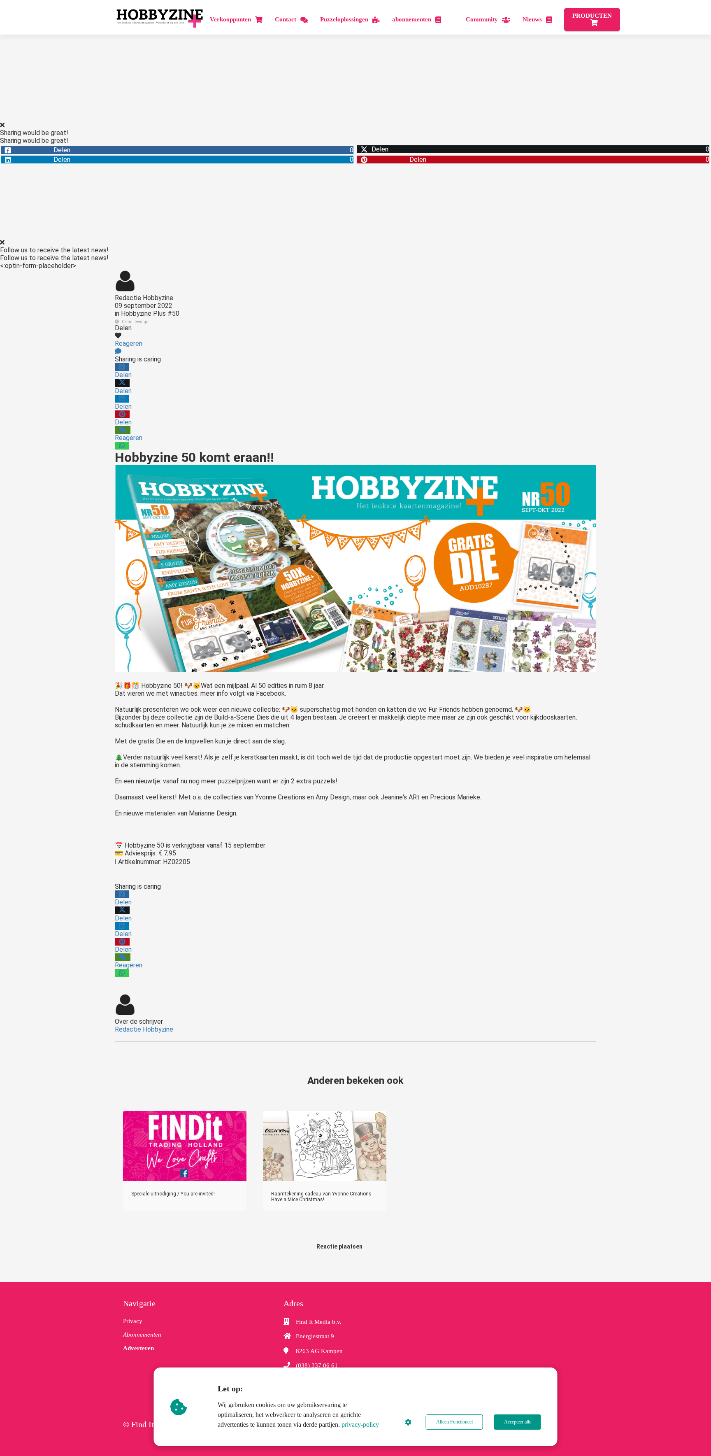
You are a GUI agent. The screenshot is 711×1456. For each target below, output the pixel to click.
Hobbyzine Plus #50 (150, 313)
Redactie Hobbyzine (144, 298)
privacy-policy (360, 1424)
